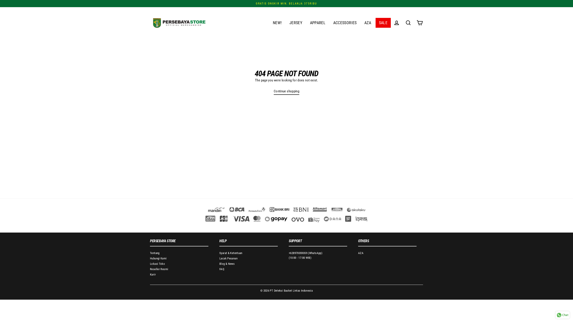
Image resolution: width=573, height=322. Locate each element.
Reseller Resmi (159, 269)
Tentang (155, 253)
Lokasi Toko (157, 263)
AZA (367, 22)
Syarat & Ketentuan (230, 253)
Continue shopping (286, 91)
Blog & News (227, 263)
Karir (153, 274)
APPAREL (318, 22)
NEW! (277, 22)
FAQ (221, 269)
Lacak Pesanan (228, 258)
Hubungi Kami (158, 258)
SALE (383, 22)
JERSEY (295, 22)
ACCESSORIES (345, 22)
